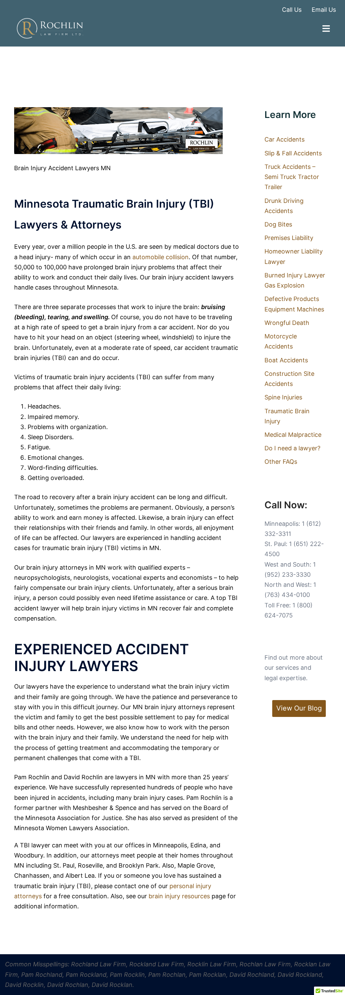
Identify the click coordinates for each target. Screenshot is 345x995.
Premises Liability (288, 237)
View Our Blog (299, 708)
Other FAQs (280, 461)
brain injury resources (180, 896)
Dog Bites (278, 224)
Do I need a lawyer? (292, 448)
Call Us (292, 9)
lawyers (127, 777)
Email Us (324, 9)
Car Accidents (284, 139)
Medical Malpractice (292, 434)
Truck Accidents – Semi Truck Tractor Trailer (291, 176)
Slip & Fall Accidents (293, 153)
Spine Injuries (283, 397)
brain (21, 357)
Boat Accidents (286, 360)
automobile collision (160, 257)
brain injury (113, 497)
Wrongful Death (286, 322)
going (79, 696)
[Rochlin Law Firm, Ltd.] (50, 27)
